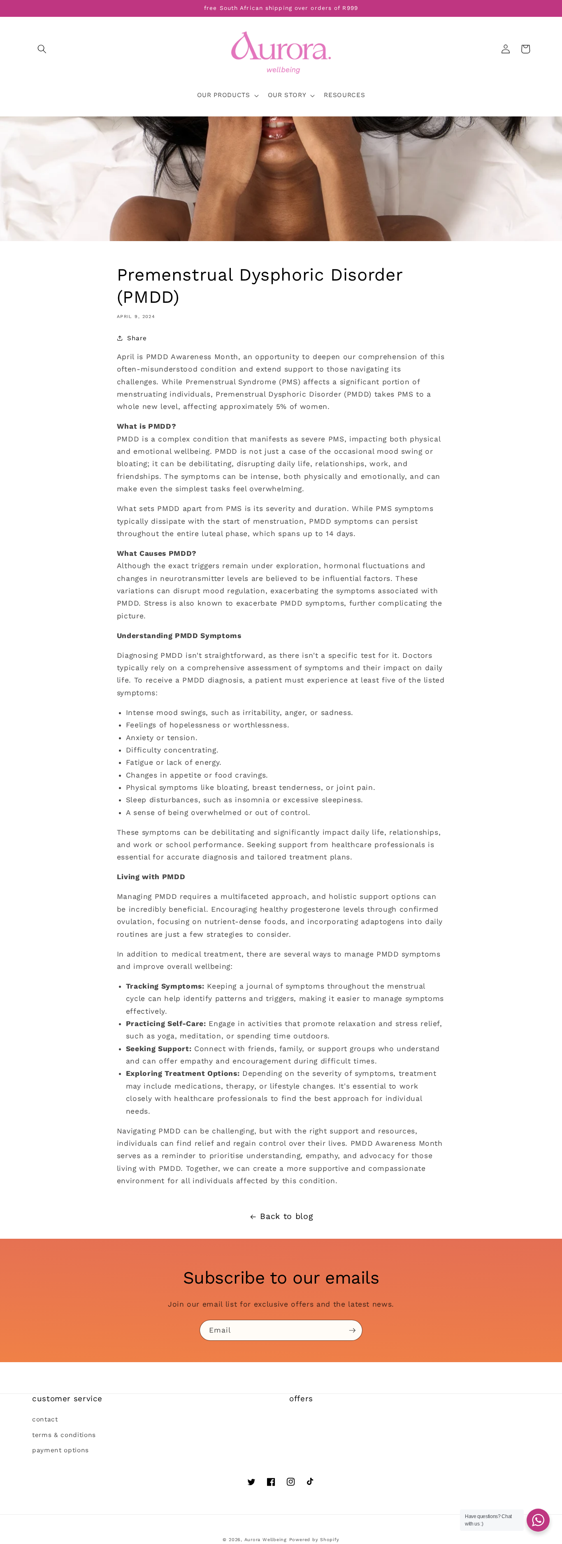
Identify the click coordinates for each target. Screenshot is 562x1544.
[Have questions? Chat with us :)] (538, 1520)
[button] (42, 49)
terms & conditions (64, 1435)
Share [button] (136, 338)
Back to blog (286, 1216)
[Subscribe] (352, 1330)
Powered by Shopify (314, 1539)
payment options (60, 1450)
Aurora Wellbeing (265, 1539)
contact (45, 1419)
